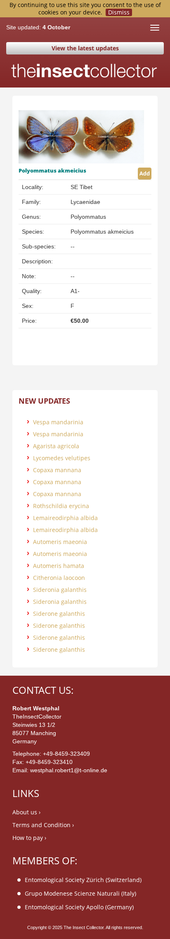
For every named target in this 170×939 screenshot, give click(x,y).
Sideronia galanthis (60, 590)
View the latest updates (85, 48)
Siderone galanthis (59, 613)
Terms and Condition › (43, 825)
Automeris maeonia (60, 542)
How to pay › (29, 838)
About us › (26, 812)
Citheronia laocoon (59, 578)
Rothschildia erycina (61, 506)
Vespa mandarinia (58, 422)
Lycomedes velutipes (61, 458)
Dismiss (119, 12)
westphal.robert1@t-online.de (68, 770)
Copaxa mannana (57, 470)
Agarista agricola (56, 446)
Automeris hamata (58, 566)
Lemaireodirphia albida (65, 518)
